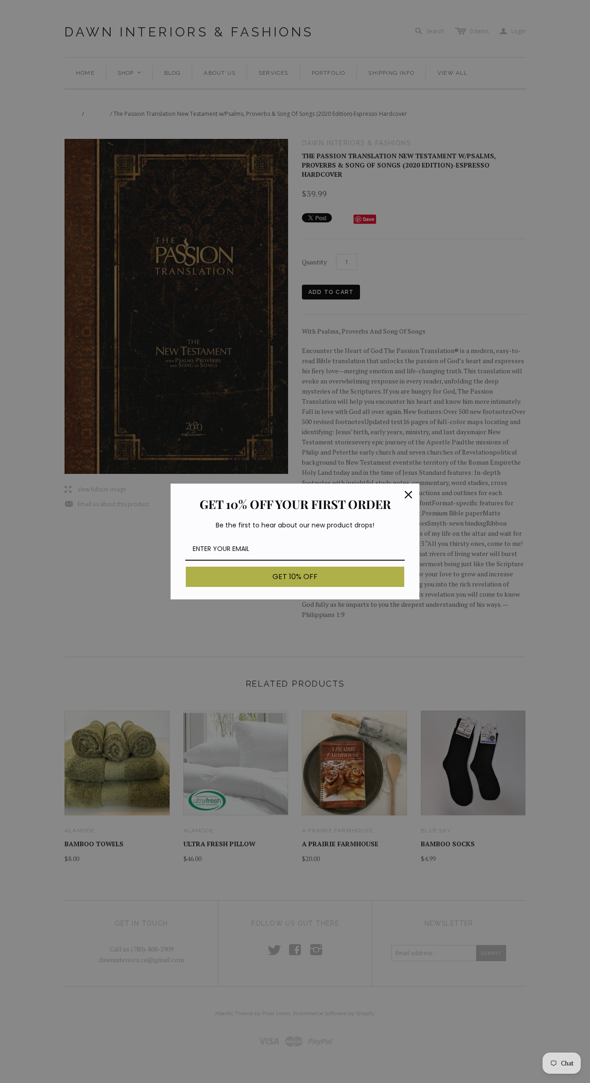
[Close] (408, 495)
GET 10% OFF (295, 576)
